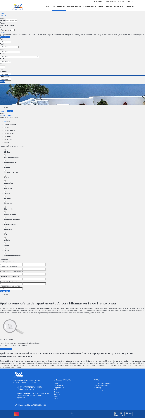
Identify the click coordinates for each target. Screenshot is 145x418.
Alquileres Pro (74, 7)
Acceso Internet (10, 162)
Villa (7, 142)
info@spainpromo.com (25, 389)
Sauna (6, 245)
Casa (7, 127)
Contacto (129, 7)
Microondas (8, 209)
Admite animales (11, 173)
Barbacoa (8, 188)
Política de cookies (101, 386)
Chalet (8, 136)
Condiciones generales (102, 383)
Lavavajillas (8, 183)
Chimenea (8, 230)
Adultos (3, 59)
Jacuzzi (7, 250)
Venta (100, 7)
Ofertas (108, 7)
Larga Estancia (89, 7)
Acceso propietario (110, 1)
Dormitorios (4, 76)
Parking (7, 168)
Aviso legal (98, 388)
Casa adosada (11, 130)
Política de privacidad (102, 390)
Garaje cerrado (10, 214)
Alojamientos (59, 7)
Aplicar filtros (5, 291)
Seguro (56, 398)
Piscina (7, 152)
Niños (2, 64)
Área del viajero (97, 1)
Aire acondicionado (11, 157)
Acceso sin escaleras (12, 219)
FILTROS (3, 16)
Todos (8, 122)
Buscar (2, 14)
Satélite (7, 178)
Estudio (8, 139)
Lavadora (7, 199)
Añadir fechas (5, 37)
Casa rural (9, 133)
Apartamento (11, 124)
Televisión (8, 204)
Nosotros (118, 7)
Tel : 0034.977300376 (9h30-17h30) (29, 387)
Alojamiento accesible (12, 256)
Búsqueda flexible (7, 25)
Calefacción (8, 235)
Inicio (48, 7)
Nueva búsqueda (6, 115)
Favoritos (121, 1)
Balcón (7, 240)
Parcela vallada (10, 224)
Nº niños (3, 71)
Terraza (7, 193)
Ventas (56, 390)
